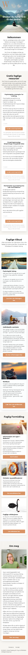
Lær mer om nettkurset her (14, 405)
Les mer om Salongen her (14, 299)
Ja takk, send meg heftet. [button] (14, 128)
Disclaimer (11, 647)
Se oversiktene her (14, 493)
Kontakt (18, 647)
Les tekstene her (14, 531)
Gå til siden (14, 457)
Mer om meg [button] (14, 637)
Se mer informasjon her (14, 355)
